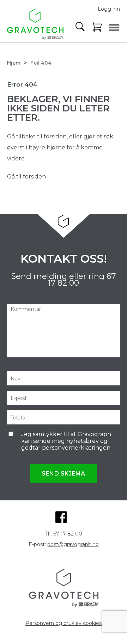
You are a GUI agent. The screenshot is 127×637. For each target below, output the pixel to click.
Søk (80, 26)
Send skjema (63, 473)
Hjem (13, 63)
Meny (114, 27)
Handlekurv (97, 27)
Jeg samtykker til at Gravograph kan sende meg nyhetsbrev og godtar (66, 441)
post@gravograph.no (73, 544)
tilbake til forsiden (41, 136)
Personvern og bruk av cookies (63, 623)
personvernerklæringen (76, 447)
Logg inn (109, 9)
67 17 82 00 (67, 534)
